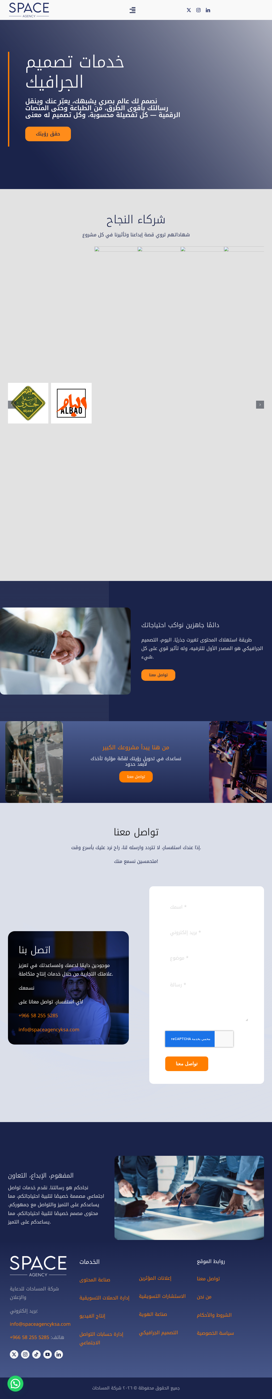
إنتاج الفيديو (92, 1315)
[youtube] (47, 1354)
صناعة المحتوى (94, 1279)
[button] (12, 405)
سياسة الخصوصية (215, 1333)
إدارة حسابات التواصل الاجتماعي (101, 1338)
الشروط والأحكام (214, 1315)
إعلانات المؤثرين (155, 1278)
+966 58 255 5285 (38, 1015)
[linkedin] (208, 10)
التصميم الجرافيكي (158, 1332)
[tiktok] (36, 1354)
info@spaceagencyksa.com (49, 1029)
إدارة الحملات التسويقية (104, 1297)
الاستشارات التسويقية (162, 1296)
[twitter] (189, 10)
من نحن (204, 1296)
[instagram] (198, 10)
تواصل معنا (208, 1278)
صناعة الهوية (153, 1314)
